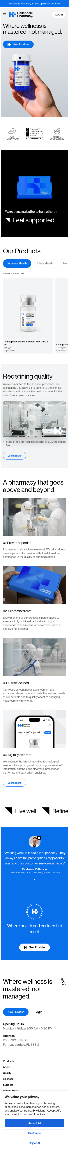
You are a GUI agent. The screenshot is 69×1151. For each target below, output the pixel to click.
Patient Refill (10, 1090)
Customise (34, 1133)
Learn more (15, 455)
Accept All (34, 1123)
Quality (7, 1073)
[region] (34, 1121)
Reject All (34, 1143)
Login (59, 14)
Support (8, 1084)
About (6, 1067)
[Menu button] (4, 14)
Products (8, 1061)
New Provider (16, 1012)
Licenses (8, 1079)
